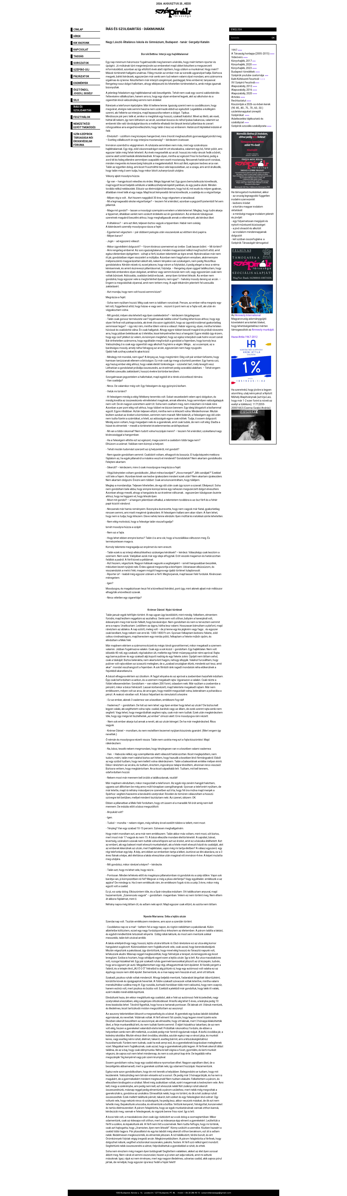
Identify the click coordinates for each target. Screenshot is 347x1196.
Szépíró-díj (81, 69)
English (236, 29)
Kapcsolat (80, 49)
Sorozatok (81, 63)
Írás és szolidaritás (82, 108)
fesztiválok (81, 117)
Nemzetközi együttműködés (84, 125)
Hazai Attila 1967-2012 (244, 336)
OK (273, 38)
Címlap (78, 29)
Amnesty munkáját (262, 329)
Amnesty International (248, 315)
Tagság (78, 56)
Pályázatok (81, 76)
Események (80, 83)
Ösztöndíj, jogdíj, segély (83, 91)
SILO (76, 100)
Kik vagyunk (81, 42)
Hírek (77, 36)
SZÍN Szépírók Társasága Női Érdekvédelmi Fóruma (83, 139)
